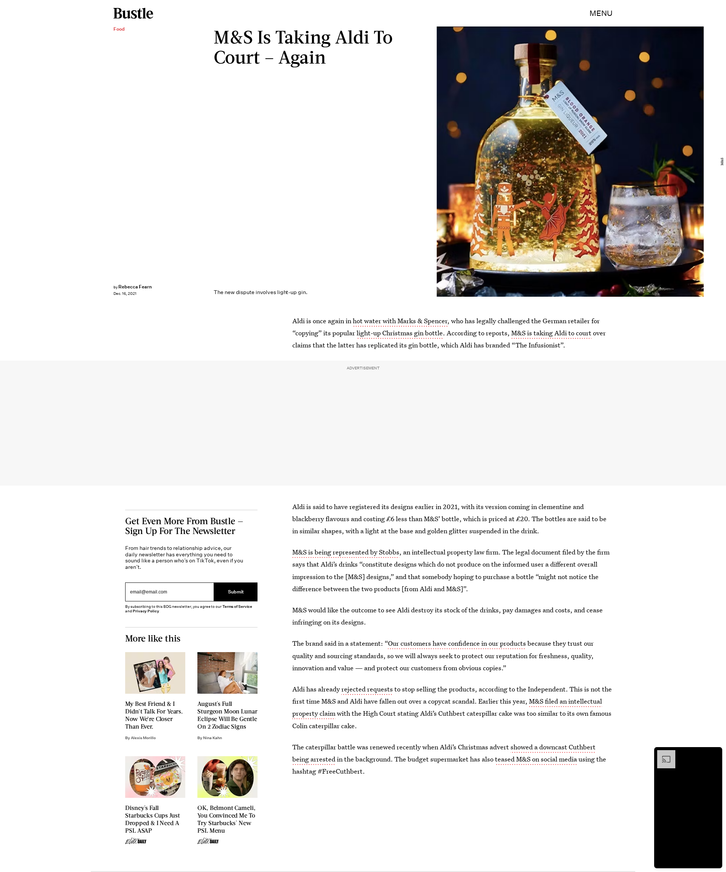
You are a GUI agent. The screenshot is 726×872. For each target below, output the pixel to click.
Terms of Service (237, 606)
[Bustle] (133, 13)
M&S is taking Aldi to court (551, 333)
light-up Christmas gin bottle (400, 333)
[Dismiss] (714, 753)
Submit (236, 592)
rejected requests (367, 689)
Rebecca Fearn (135, 286)
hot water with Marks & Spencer (400, 320)
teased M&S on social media (536, 759)
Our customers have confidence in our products (457, 643)
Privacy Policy (146, 611)
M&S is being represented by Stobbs (345, 552)
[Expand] (662, 753)
